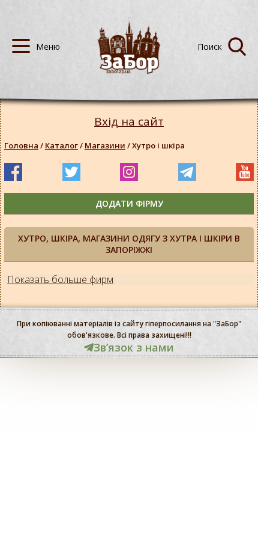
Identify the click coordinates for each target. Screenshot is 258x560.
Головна (21, 145)
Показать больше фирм (60, 279)
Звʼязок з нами (134, 347)
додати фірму (129, 203)
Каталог (61, 145)
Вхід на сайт (129, 121)
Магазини (105, 145)
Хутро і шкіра (158, 145)
